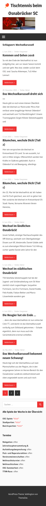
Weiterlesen (8, 82)
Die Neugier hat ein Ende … (19, 315)
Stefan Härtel (25, 90)
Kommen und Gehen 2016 (18, 55)
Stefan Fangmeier (20, 52)
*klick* (16, 418)
